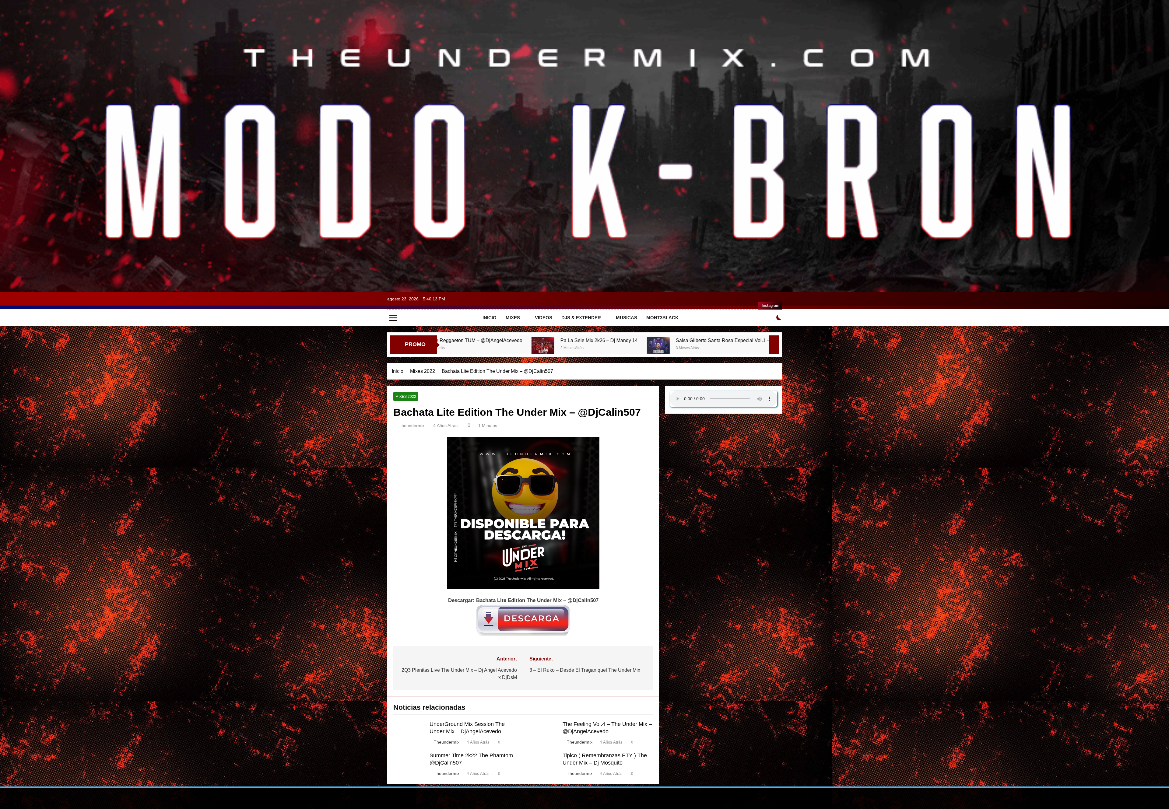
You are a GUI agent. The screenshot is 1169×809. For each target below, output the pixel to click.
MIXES (513, 317)
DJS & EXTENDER (581, 317)
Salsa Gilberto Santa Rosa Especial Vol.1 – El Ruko (569, 340)
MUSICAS (626, 317)
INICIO (490, 317)
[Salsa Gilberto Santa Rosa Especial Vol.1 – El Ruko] (495, 348)
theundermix (411, 425)
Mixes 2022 (405, 396)
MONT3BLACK (662, 317)
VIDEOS (543, 317)
